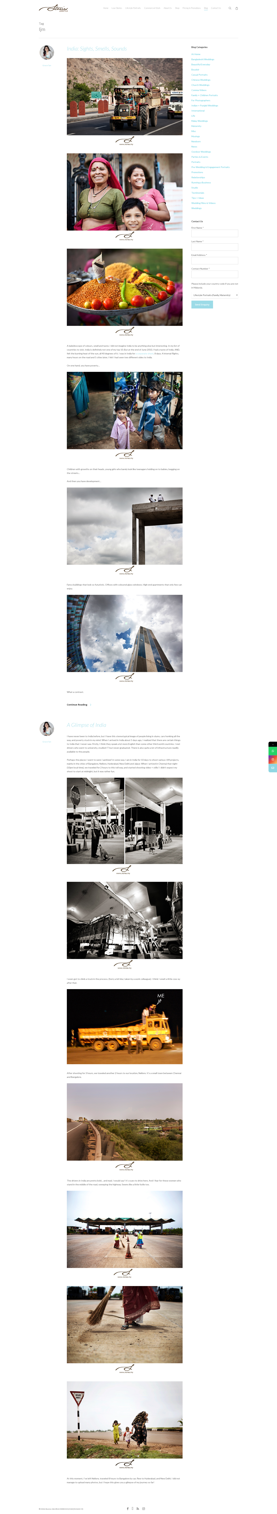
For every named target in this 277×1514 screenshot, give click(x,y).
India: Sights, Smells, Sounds (97, 48)
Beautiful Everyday (200, 64)
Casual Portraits (199, 74)
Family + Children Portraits (204, 95)
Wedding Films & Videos (203, 203)
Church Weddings (200, 85)
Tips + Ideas (197, 198)
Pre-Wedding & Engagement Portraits (210, 167)
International (198, 110)
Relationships (198, 177)
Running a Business (201, 182)
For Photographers (200, 100)
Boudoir (195, 69)
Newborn (196, 141)
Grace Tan (46, 65)
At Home (195, 54)
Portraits (195, 162)
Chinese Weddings (200, 79)
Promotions (197, 172)
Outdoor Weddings (201, 151)
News (194, 146)
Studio (194, 187)
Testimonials (197, 192)
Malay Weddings (199, 121)
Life (193, 115)
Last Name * (197, 241)
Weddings (196, 208)
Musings (195, 136)
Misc (193, 131)
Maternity (196, 126)
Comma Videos (198, 90)
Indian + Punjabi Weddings (204, 105)
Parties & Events (199, 156)
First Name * (197, 227)
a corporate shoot (145, 353)
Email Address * (199, 255)
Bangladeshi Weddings (202, 59)
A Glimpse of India (86, 724)
